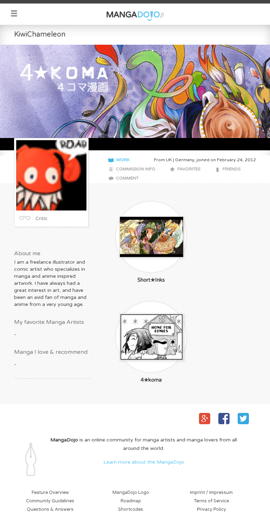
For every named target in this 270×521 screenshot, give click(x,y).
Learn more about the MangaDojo (143, 462)
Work (123, 160)
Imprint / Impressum (211, 492)
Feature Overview (50, 492)
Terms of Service (211, 501)
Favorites (189, 169)
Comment (127, 178)
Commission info (135, 169)
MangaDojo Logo (130, 492)
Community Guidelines (50, 501)
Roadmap (131, 501)
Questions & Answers (50, 509)
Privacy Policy (211, 509)
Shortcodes (130, 509)
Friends (231, 169)
